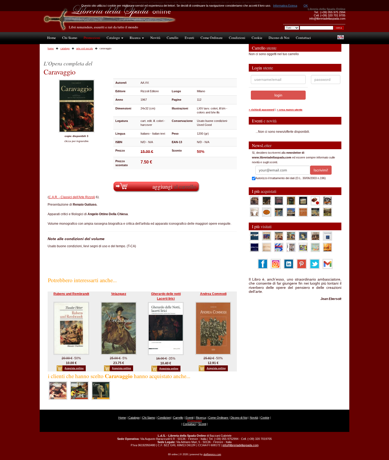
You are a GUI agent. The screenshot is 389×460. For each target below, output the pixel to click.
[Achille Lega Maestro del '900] (303, 200)
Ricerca (135, 37)
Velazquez (118, 294)
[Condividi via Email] (328, 264)
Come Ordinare (212, 37)
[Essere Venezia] (278, 200)
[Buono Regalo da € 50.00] (315, 200)
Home (51, 37)
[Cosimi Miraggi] (327, 247)
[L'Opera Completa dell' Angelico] (79, 390)
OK (306, 5)
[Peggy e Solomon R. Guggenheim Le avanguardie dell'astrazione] (303, 247)
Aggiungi (174, 186)
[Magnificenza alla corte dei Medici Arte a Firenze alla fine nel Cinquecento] (315, 212)
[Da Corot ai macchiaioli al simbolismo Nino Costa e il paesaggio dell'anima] (291, 236)
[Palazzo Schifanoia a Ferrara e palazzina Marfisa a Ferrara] (278, 236)
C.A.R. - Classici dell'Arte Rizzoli (72, 197)
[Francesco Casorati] (327, 236)
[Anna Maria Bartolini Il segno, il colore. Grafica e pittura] (254, 236)
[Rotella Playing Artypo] (278, 247)
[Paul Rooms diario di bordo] (315, 247)
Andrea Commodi (213, 294)
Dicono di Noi (279, 37)
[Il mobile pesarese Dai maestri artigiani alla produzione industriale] (266, 212)
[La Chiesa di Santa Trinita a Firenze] (254, 200)
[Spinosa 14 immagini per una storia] (254, 247)
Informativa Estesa (285, 5)
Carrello (172, 37)
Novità (155, 37)
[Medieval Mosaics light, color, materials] (278, 212)
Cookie (257, 37)
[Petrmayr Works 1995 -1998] (266, 247)
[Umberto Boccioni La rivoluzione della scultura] (327, 200)
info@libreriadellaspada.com (241, 445)
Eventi (189, 37)
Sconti (202, 424)
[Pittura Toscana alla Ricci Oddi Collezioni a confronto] (327, 212)
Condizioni (237, 37)
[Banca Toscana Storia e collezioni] (291, 200)
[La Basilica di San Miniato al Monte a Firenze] (291, 212)
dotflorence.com (212, 454)
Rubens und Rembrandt (71, 294)
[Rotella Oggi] (291, 247)
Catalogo (114, 37)
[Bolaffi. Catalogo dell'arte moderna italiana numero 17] (315, 236)
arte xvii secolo (84, 48)
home (51, 48)
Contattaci (303, 37)
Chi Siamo (69, 37)
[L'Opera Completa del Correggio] (58, 390)
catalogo (65, 48)
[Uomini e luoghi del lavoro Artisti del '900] (266, 236)
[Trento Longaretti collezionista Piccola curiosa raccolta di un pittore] (303, 236)
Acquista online (74, 368)
